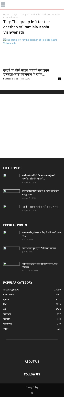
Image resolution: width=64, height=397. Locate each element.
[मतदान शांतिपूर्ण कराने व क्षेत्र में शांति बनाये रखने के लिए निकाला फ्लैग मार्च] (11, 236)
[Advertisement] (32, 126)
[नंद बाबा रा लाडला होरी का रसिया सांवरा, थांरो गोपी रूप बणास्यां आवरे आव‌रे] (11, 268)
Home (6, 14)
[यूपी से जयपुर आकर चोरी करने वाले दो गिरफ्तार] (11, 211)
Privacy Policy (32, 387)
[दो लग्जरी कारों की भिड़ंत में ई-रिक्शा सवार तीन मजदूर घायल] (11, 195)
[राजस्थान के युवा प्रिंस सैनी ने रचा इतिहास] (11, 252)
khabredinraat (10, 79)
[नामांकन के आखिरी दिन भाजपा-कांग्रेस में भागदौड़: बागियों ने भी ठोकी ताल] (11, 179)
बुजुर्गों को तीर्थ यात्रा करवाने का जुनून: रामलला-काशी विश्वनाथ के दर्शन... (26, 72)
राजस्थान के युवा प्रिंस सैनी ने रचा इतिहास (39, 248)
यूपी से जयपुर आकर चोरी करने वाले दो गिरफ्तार (40, 206)
